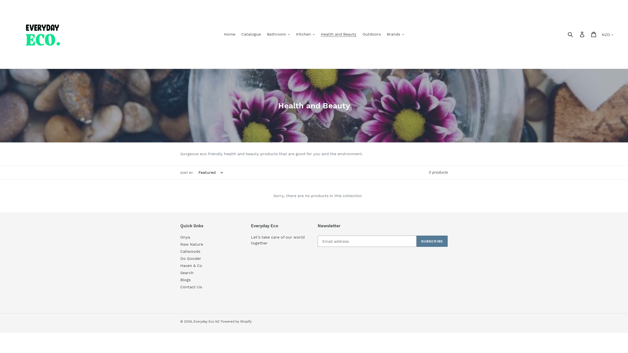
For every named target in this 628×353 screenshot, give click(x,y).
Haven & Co (191, 265)
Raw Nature (191, 244)
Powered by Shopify (236, 321)
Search (187, 272)
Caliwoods (190, 251)
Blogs (185, 279)
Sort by (186, 173)
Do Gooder (190, 258)
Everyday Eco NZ (207, 321)
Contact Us (191, 287)
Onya (185, 237)
